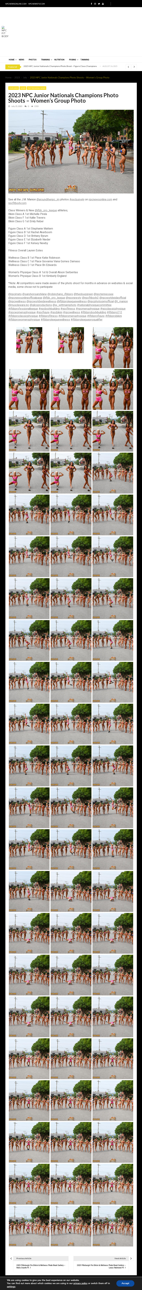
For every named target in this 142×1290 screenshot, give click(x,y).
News (21, 60)
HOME (11, 60)
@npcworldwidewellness (41, 301)
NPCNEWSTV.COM (36, 4)
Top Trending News (36, 88)
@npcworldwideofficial (112, 297)
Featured (13, 88)
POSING (72, 60)
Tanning (85, 60)
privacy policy (80, 1283)
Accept (125, 1283)
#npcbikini (56, 312)
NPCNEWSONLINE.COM (15, 4)
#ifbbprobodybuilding (93, 312)
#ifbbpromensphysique (72, 316)
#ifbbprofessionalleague (23, 308)
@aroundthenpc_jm (48, 199)
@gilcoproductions (41, 305)
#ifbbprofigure (96, 316)
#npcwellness (71, 312)
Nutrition (59, 60)
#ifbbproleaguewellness (55, 319)
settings (11, 1286)
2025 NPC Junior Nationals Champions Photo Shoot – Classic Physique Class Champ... (64, 66)
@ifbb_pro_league (46, 210)
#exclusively (76, 199)
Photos (32, 60)
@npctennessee (103, 294)
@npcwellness (17, 301)
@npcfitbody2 (90, 297)
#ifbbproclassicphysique (23, 316)
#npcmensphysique (88, 308)
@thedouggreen (83, 294)
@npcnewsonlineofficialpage (25, 297)
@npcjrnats (15, 294)
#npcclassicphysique (113, 308)
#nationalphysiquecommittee (94, 305)
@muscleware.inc (18, 305)
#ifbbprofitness (48, 316)
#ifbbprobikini (113, 316)
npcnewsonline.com (100, 199)
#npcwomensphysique (22, 312)
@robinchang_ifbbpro (60, 294)
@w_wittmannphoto (64, 305)
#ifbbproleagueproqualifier (87, 319)
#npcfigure (43, 312)
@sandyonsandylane (34, 294)
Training (45, 60)
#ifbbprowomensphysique (24, 319)
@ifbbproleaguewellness (72, 301)
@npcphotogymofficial (100, 301)
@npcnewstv (73, 297)
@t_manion (121, 301)
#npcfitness (67, 308)
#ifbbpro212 (114, 312)
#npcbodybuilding (49, 308)
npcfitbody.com (17, 203)
